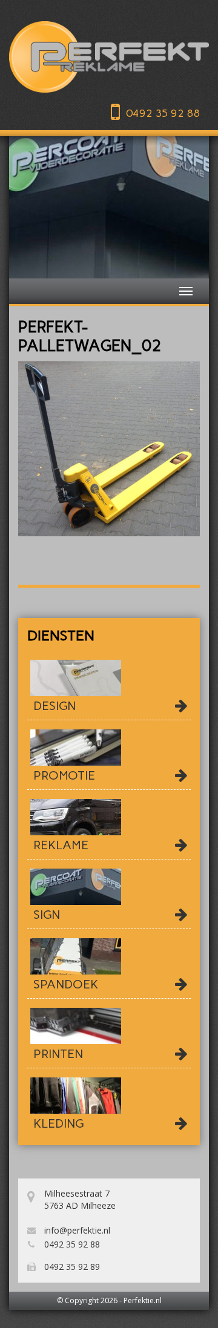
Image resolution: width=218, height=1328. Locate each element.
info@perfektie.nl (76, 1230)
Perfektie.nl (143, 1300)
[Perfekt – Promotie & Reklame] (109, 57)
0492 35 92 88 (163, 113)
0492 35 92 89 (71, 1266)
